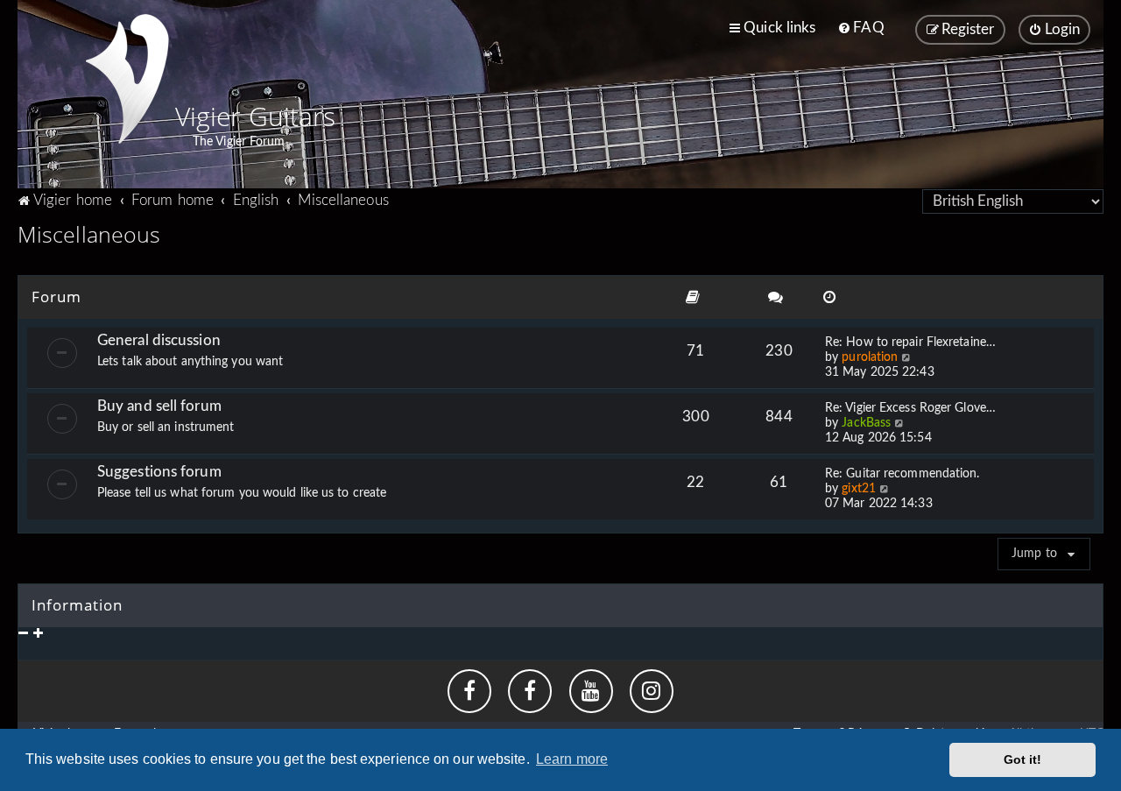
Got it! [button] (1023, 759)
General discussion (159, 340)
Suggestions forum (159, 471)
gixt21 (859, 489)
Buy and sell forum (159, 406)
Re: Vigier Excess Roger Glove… (910, 408)
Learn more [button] (572, 759)
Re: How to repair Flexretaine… (910, 342)
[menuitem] (860, 28)
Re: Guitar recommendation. (902, 474)
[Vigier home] (127, 79)
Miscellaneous (89, 234)
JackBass (866, 423)
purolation (870, 357)
